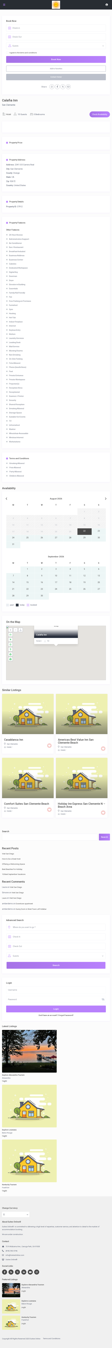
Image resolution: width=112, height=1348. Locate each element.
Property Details (16, 202)
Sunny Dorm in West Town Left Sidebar (31, 909)
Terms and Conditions (19, 458)
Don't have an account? (48, 1015)
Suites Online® (11, 1260)
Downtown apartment (24, 904)
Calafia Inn (41, 634)
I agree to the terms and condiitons (23, 53)
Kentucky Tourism (9, 1185)
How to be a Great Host (11, 859)
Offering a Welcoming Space (13, 864)
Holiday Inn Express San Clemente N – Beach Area (81, 805)
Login (56, 1009)
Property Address (17, 160)
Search (5, 831)
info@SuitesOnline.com (15, 1255)
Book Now (56, 59)
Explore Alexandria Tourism (13, 1075)
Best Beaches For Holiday (12, 869)
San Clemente (8, 105)
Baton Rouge (7, 1133)
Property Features (17, 223)
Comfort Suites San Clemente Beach (26, 803)
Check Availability (99, 114)
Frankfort (5, 1188)
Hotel (8, 114)
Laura (4, 898)
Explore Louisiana (9, 1130)
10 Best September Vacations (13, 874)
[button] (56, 649)
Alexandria (6, 1078)
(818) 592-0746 (11, 1251)
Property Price (15, 143)
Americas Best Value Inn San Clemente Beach (76, 741)
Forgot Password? (65, 1015)
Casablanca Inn (13, 739)
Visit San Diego (8, 854)
